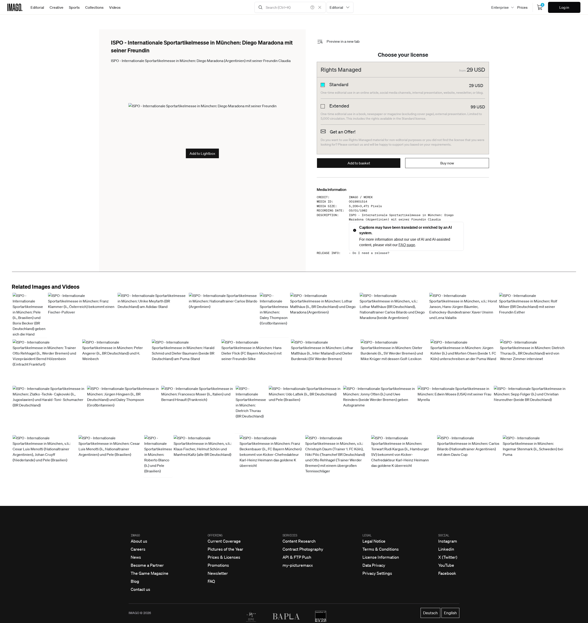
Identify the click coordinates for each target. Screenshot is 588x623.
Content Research (299, 541)
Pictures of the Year (225, 549)
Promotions (218, 565)
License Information (380, 557)
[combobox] (340, 7)
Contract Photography (303, 549)
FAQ (211, 581)
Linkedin (446, 549)
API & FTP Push (297, 557)
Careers (138, 549)
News (136, 557)
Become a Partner (147, 565)
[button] (29, 315)
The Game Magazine (149, 573)
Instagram (447, 541)
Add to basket (359, 163)
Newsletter (218, 573)
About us (139, 541)
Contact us (140, 589)
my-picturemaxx (298, 565)
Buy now (447, 163)
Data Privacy (373, 565)
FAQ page (407, 245)
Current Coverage (224, 541)
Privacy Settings (377, 573)
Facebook (447, 573)
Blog (135, 581)
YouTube (446, 565)
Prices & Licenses (224, 557)
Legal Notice (373, 541)
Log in (564, 7)
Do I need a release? (371, 253)
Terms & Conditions (380, 549)
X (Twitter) (447, 557)
